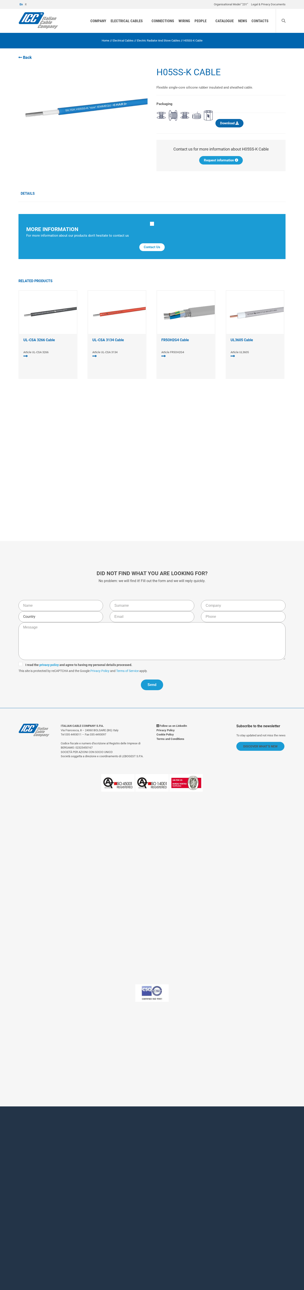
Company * (99, 1174)
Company (98, 21)
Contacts (259, 21)
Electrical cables (127, 21)
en (21, 4)
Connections (163, 21)
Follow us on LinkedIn (173, 725)
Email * (160, 1174)
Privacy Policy (173, 480)
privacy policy (122, 474)
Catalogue (224, 21)
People (201, 21)
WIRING (184, 21)
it (25, 4)
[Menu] (298, 14)
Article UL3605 (240, 352)
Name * (96, 1156)
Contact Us (152, 247)
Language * (100, 1199)
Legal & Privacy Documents (268, 4)
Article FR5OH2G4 (172, 352)
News (242, 21)
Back (27, 57)
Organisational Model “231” (231, 4)
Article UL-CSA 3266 (36, 352)
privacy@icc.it (128, 1060)
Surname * (163, 1156)
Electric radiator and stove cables (158, 40)
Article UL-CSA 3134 (105, 352)
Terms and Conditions (170, 739)
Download (227, 123)
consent (115, 1229)
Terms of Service (201, 480)
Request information (219, 160)
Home (105, 40)
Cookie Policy (165, 734)
